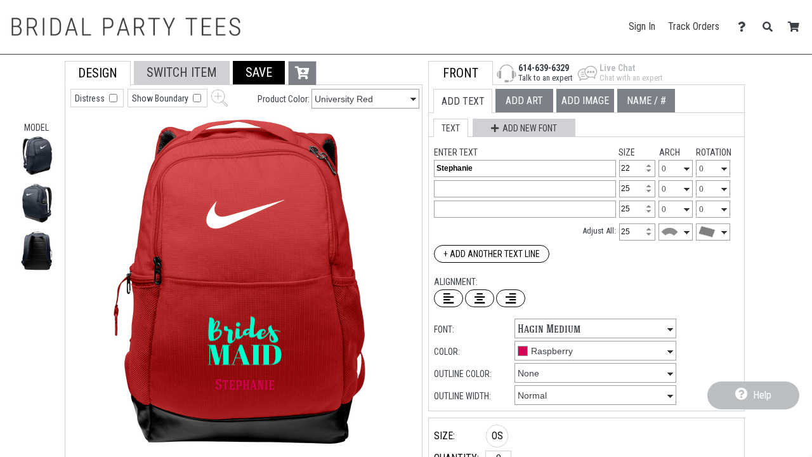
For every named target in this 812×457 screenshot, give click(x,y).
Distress (91, 98)
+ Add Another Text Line (491, 254)
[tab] (98, 73)
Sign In (642, 26)
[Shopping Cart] (797, 27)
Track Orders (693, 26)
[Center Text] (479, 298)
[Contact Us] (745, 27)
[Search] (771, 27)
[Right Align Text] (510, 298)
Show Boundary (161, 98)
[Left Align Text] (448, 298)
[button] (37, 156)
